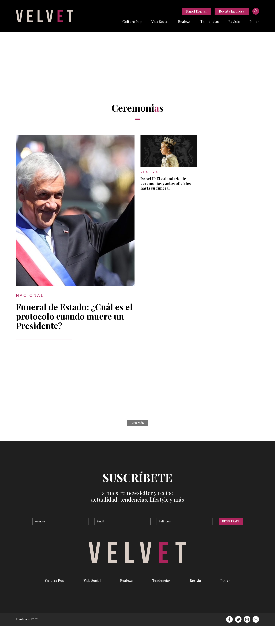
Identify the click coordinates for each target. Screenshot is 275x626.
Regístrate (230, 521)
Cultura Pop (132, 21)
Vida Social (159, 21)
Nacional (29, 295)
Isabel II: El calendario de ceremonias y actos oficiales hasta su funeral (165, 183)
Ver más (137, 423)
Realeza (184, 21)
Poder (254, 21)
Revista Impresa (231, 11)
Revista (234, 21)
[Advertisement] (137, 60)
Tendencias (209, 21)
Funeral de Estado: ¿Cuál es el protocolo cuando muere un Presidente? (74, 316)
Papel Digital (196, 11)
